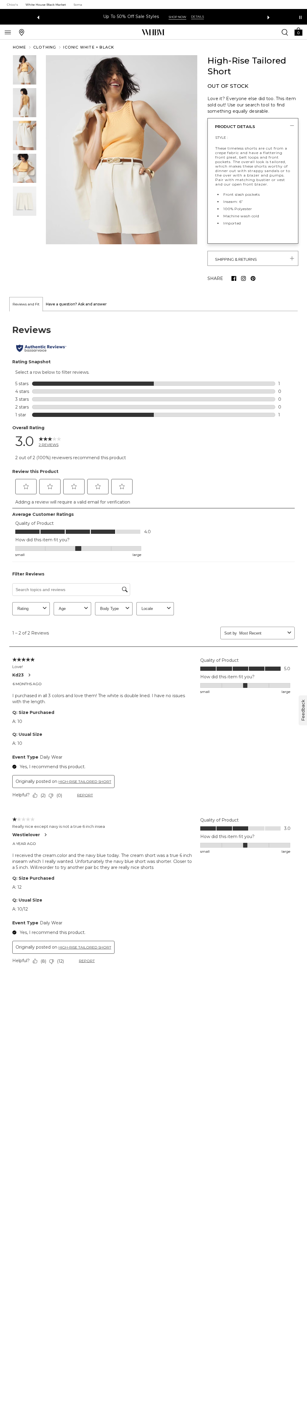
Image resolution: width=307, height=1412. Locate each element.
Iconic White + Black (88, 47)
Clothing (44, 47)
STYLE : (221, 137)
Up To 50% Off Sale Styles (131, 16)
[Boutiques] (21, 32)
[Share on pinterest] (253, 278)
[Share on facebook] (233, 278)
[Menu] (7, 32)
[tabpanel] (153, 646)
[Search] (284, 32)
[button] (298, 31)
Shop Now (177, 17)
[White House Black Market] (153, 32)
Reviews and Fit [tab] (26, 304)
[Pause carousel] (300, 17)
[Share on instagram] (243, 278)
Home (19, 47)
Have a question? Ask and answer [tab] (76, 304)
